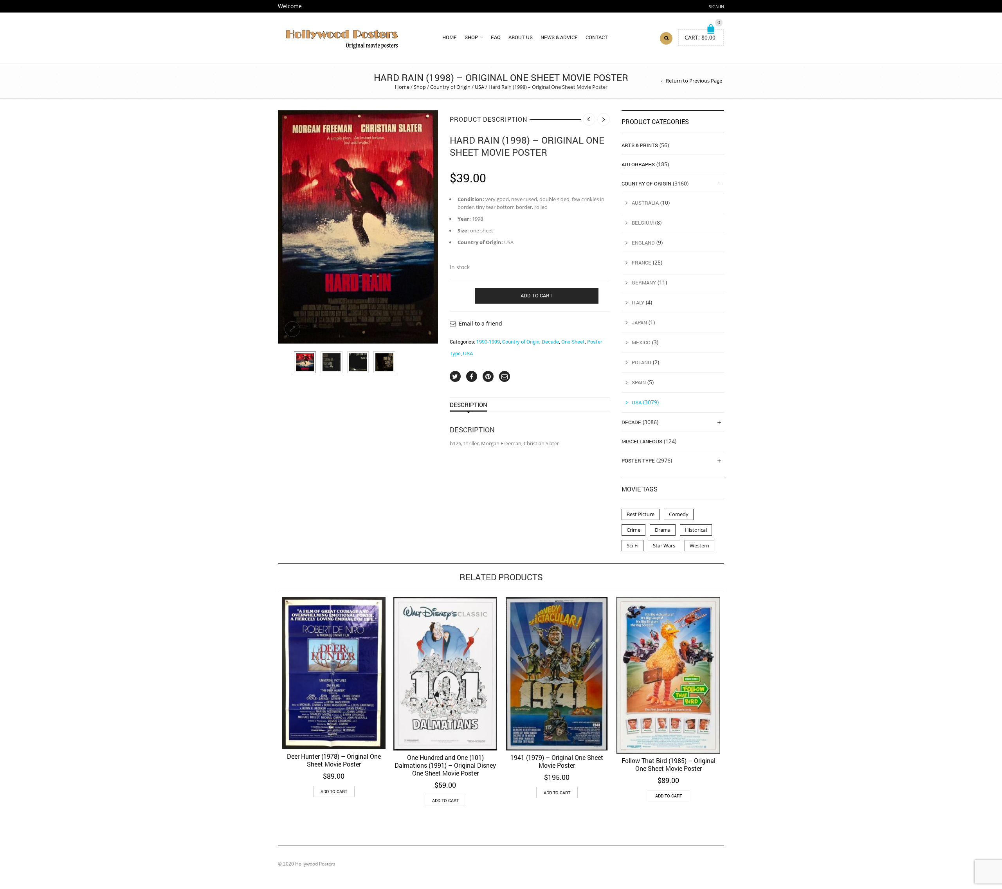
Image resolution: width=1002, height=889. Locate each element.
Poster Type (638, 460)
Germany (644, 282)
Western (699, 545)
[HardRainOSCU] (331, 362)
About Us (520, 37)
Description (468, 405)
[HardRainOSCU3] (384, 362)
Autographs (638, 164)
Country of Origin (450, 86)
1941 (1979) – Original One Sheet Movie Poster (556, 761)
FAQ (496, 37)
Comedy (678, 514)
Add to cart (537, 295)
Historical (696, 529)
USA (479, 86)
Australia (645, 202)
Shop (471, 37)
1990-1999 (488, 341)
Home (449, 37)
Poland (641, 362)
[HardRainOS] (358, 227)
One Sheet (573, 341)
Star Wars (664, 545)
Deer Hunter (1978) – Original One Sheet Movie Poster (334, 760)
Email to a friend (480, 323)
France (641, 262)
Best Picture (640, 514)
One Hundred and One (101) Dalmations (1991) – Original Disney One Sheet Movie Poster (445, 765)
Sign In (716, 6)
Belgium (643, 222)
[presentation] (284, 227)
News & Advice (559, 37)
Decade (550, 341)
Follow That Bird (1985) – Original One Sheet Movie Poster (668, 764)
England (643, 242)
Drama (662, 529)
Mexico (641, 342)
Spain (639, 382)
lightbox (292, 329)
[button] (334, 791)
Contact (597, 37)
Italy (638, 302)
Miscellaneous (642, 441)
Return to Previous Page (694, 80)
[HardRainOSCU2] (358, 362)
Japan (639, 322)
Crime (633, 529)
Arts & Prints (640, 145)
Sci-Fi (632, 545)
